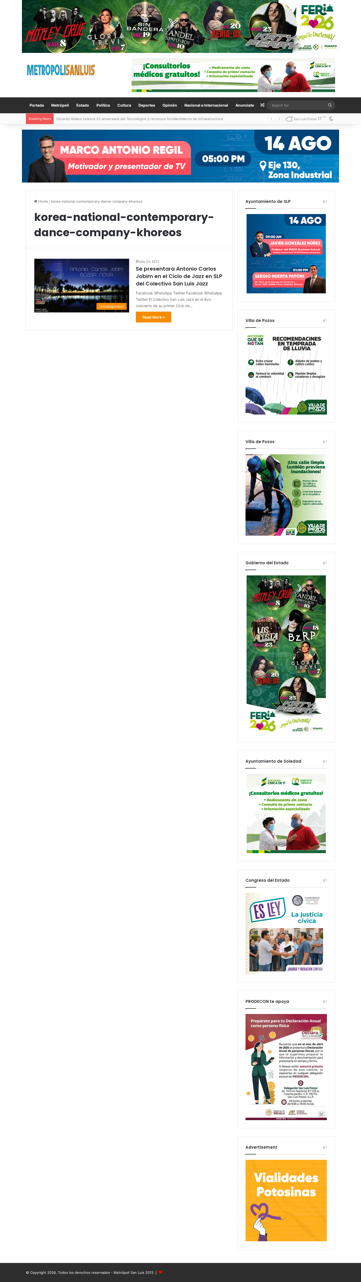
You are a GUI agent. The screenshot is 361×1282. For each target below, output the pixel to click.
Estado (82, 105)
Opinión (170, 105)
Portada (37, 105)
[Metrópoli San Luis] (61, 69)
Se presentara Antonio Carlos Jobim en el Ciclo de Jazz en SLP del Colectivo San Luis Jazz (179, 276)
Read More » (153, 317)
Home (42, 201)
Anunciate (244, 105)
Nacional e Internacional (206, 105)
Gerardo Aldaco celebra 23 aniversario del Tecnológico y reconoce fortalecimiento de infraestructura (139, 119)
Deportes (146, 105)
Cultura (124, 105)
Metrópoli (60, 105)
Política (103, 105)
